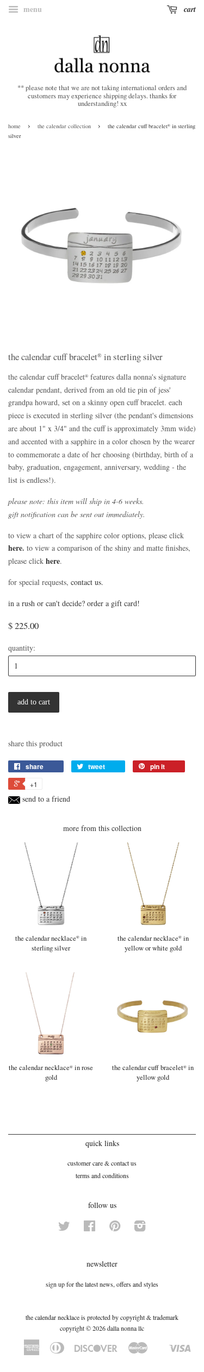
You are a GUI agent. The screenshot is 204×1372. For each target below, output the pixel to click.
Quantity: (21, 648)
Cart (189, 9)
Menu (31, 9)
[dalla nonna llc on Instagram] (140, 1228)
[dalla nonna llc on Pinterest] (115, 1228)
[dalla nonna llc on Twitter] (64, 1228)
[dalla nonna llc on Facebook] (89, 1228)
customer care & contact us (102, 1163)
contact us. (87, 582)
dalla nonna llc (125, 1328)
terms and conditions (102, 1175)
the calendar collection (64, 126)
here (15, 547)
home (14, 126)
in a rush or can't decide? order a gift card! (74, 603)
